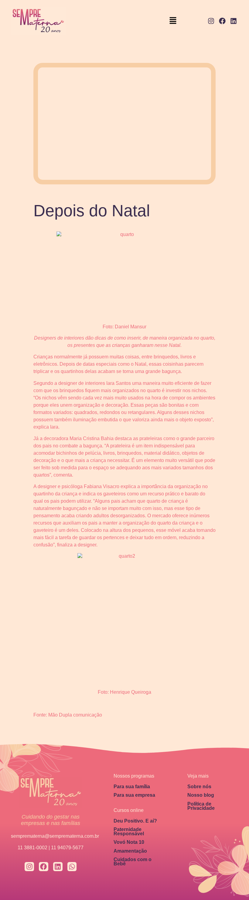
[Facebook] (222, 21)
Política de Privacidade (201, 806)
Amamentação (130, 851)
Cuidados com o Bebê (133, 861)
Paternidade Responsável (129, 831)
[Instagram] (211, 21)
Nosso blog (200, 795)
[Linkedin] (233, 21)
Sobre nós (199, 786)
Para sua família (132, 786)
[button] (173, 21)
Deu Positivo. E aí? (135, 820)
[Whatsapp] (72, 866)
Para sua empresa (134, 795)
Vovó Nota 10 (129, 842)
